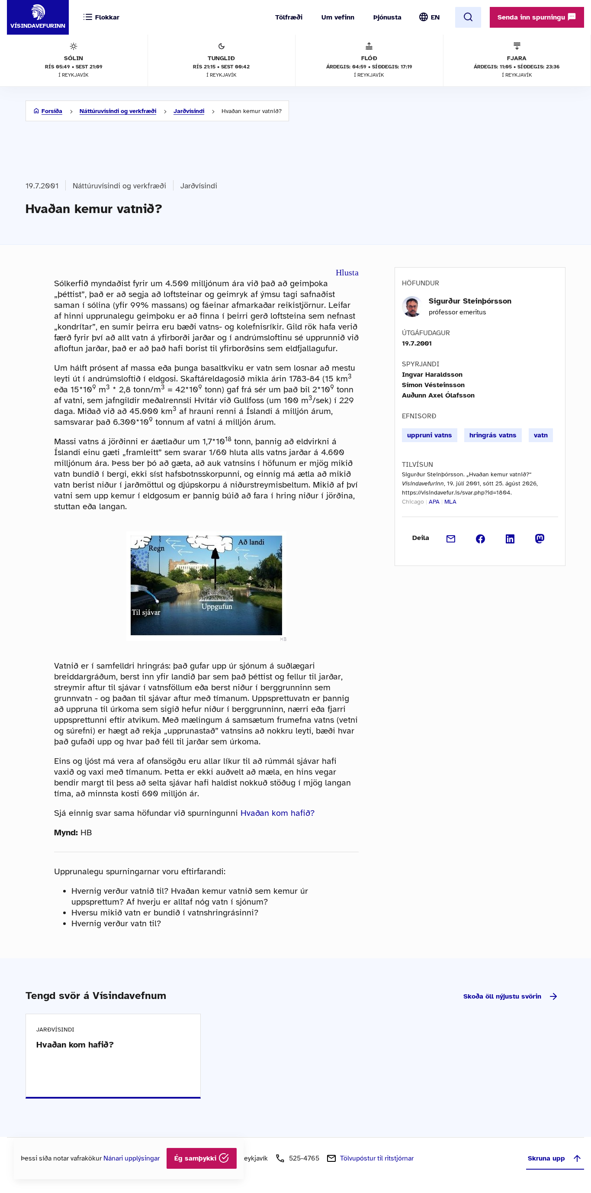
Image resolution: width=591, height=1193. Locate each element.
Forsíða (52, 111)
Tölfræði (288, 17)
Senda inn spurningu (532, 17)
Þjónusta (387, 17)
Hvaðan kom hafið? (278, 813)
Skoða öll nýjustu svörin (502, 996)
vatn (541, 435)
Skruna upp (546, 1158)
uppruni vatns (429, 435)
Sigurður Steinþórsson (470, 301)
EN (435, 17)
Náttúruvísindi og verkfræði (118, 111)
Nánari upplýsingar (131, 1158)
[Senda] (451, 537)
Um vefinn (337, 17)
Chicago (413, 501)
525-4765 (304, 1158)
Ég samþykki (196, 1158)
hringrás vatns (493, 435)
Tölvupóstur (377, 1158)
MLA (450, 501)
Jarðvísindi (188, 111)
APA (434, 501)
